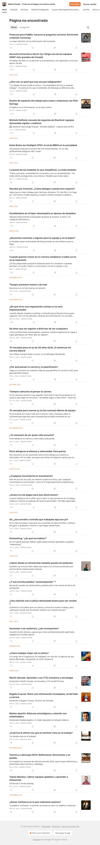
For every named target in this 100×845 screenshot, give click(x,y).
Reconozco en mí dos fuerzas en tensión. (27, 288)
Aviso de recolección (70, 826)
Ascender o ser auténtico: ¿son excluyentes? (34, 628)
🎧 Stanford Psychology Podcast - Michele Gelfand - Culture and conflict (41, 126)
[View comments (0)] (33, 47)
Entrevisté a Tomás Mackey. (21, 783)
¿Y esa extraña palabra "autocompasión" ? (32, 582)
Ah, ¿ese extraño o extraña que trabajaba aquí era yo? (38, 519)
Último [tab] (14, 27)
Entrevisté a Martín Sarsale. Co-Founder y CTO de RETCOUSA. (36, 681)
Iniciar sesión (89, 4)
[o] (86, 38)
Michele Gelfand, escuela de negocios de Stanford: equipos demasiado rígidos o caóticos (41, 122)
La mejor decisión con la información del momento (32, 41)
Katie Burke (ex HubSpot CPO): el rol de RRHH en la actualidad (43, 145)
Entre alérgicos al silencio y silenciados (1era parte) (37, 451)
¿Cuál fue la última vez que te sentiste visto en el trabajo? (41, 733)
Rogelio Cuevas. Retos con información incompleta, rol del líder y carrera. (43, 695)
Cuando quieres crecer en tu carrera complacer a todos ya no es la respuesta (42, 258)
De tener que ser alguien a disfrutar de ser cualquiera (38, 328)
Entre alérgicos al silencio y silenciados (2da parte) (31, 438)
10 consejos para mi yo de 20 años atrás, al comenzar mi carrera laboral (40, 349)
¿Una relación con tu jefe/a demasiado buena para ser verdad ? (42, 602)
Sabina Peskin (21, 44)
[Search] (88, 27)
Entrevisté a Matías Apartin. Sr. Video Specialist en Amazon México (39, 720)
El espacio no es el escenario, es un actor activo (30, 107)
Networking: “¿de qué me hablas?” (28, 538)
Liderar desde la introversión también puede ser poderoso (41, 563)
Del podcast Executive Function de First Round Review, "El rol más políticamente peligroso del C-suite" (38, 150)
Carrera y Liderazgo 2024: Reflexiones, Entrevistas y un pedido (39, 756)
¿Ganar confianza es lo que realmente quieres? (35, 802)
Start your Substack (41, 833)
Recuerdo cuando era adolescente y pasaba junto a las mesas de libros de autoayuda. (42, 586)
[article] (50, 41)
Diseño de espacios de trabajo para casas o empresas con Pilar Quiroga (43, 102)
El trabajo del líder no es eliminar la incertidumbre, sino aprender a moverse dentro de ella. (43, 61)
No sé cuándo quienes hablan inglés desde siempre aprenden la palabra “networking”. (41, 543)
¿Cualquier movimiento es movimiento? (31, 476)
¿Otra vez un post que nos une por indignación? (35, 82)
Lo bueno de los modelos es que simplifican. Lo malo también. (43, 170)
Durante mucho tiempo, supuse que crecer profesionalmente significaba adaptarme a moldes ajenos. (41, 633)
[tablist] (20, 27)
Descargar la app (62, 833)
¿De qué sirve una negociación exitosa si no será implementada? (36, 308)
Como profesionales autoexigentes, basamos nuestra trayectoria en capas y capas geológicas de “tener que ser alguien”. (43, 333)
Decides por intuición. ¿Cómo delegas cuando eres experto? (42, 188)
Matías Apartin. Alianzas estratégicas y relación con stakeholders (38, 715)
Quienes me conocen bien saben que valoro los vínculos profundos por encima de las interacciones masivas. (41, 567)
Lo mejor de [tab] (24, 27)
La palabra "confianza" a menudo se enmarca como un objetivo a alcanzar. (42, 805)
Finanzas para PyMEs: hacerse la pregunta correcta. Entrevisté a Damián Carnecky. (43, 36)
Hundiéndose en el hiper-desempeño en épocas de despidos (42, 213)
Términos (56, 826)
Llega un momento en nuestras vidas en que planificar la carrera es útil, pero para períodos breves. (43, 371)
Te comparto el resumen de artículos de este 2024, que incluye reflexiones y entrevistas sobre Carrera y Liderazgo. (43, 762)
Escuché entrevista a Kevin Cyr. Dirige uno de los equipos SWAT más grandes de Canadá (40, 55)
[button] (4, 10)
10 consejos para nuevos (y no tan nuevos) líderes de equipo (42, 410)
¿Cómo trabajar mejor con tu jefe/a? (29, 653)
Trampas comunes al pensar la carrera (30, 391)
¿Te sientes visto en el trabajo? (22, 736)
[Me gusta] (11, 47)
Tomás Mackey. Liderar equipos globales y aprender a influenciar (38, 778)
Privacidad (45, 826)
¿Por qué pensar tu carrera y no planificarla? (33, 367)
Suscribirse (75, 4)
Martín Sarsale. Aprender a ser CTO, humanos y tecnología (41, 677)
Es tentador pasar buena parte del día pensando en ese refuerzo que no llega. (41, 242)
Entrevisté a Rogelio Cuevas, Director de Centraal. (31, 700)
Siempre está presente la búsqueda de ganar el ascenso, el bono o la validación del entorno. (40, 218)
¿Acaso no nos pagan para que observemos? (33, 495)
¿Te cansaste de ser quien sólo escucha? (31, 435)
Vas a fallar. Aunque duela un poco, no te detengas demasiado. (37, 354)
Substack (37, 839)
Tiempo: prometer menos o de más (28, 284)
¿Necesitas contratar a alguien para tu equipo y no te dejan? (42, 238)
